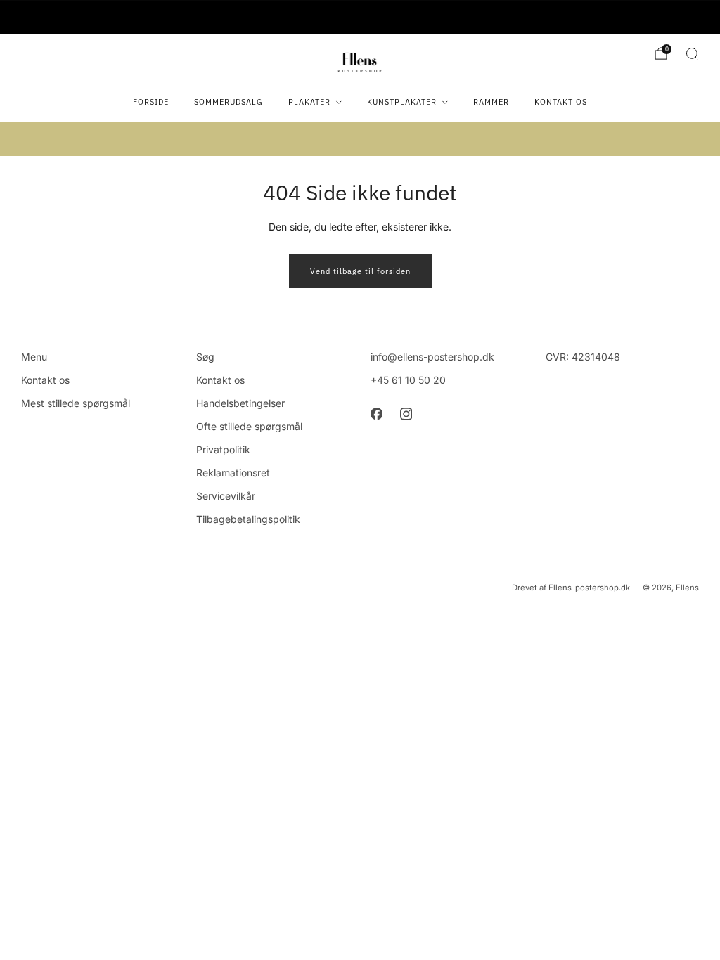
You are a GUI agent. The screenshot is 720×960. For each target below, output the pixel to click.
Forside (151, 102)
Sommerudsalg (228, 102)
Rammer (491, 102)
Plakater (309, 102)
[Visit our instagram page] (405, 414)
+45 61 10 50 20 (408, 380)
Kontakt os (560, 102)
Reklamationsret (233, 473)
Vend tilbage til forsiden (360, 271)
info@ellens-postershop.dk (432, 357)
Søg (205, 357)
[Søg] (692, 53)
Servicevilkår (225, 496)
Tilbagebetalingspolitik (248, 519)
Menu (34, 357)
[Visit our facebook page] (376, 414)
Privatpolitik (223, 449)
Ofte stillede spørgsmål (249, 426)
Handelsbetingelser (240, 403)
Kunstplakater (402, 102)
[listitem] (360, 17)
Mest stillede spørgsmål (75, 403)
